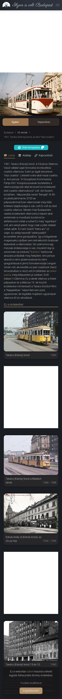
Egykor (15, 122)
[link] (26, 5)
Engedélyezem (31, 690)
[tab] (10, 155)
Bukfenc (35, 251)
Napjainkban (44, 122)
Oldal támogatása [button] (31, 147)
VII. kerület (22, 132)
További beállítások (31, 683)
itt (13, 278)
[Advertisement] (31, 41)
